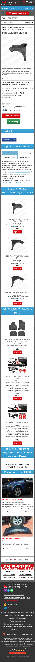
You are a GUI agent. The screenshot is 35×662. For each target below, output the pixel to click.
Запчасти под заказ (27, 612)
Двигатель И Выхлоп (9, 577)
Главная (3, 612)
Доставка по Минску (25, 153)
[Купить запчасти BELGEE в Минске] (27, 559)
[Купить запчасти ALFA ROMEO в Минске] (11, 559)
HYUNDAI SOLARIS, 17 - (17, 257)
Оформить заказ (21, 618)
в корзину (13, 121)
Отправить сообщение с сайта (14, 595)
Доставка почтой (25, 157)
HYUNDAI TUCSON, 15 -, (17, 377)
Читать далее (29, 511)
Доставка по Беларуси (9, 157)
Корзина (23, 2)
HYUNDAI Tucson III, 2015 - (17, 340)
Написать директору (11, 600)
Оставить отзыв (9, 140)
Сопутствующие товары (17, 615)
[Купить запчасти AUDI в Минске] (20, 559)
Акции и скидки (8, 627)
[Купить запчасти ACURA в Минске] (7, 559)
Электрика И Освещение (26, 577)
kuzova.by (8, 2)
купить (17, 232)
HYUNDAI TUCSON (17, 423)
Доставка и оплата (14, 612)
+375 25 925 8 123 (17, 587)
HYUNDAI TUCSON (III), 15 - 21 (17, 220)
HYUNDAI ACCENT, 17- (17, 293)
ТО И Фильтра (9, 572)
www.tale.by (25, 656)
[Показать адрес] (18, 2)
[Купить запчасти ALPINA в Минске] (15, 559)
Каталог (5, 615)
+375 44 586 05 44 (17, 585)
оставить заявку (19, 13)
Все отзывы (17, 653)
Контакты (29, 615)
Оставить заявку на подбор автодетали (17, 598)
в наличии (17, 110)
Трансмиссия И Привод (25, 574)
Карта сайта (22, 629)
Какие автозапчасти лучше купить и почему (17, 624)
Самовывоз (10, 153)
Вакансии (11, 618)
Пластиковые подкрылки (11, 538)
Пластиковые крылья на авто (13, 500)
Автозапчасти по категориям (23, 627)
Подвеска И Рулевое (9, 574)
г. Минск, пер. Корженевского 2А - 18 (19, 634)
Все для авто (13, 629)
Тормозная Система (26, 572)
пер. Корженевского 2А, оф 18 (20, 172)
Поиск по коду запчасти (17, 621)
